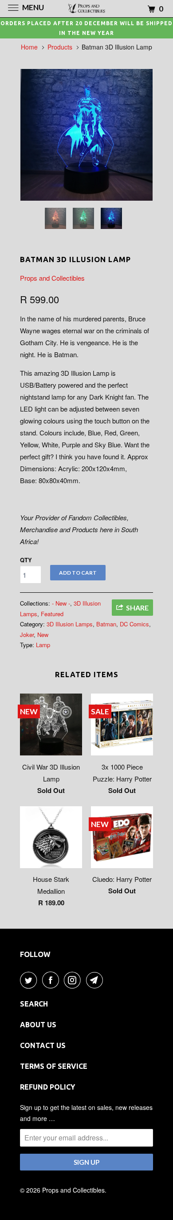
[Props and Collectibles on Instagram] (74, 980)
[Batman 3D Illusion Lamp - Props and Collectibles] (86, 135)
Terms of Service (53, 1066)
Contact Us (43, 1045)
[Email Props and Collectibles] (96, 980)
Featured (52, 614)
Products (59, 46)
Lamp (43, 644)
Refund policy (47, 1087)
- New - (61, 603)
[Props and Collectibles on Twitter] (30, 980)
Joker (27, 634)
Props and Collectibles (52, 277)
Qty (26, 560)
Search (34, 1004)
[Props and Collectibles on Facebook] (52, 980)
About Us (38, 1025)
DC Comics (134, 624)
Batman (106, 624)
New (42, 634)
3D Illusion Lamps (70, 624)
